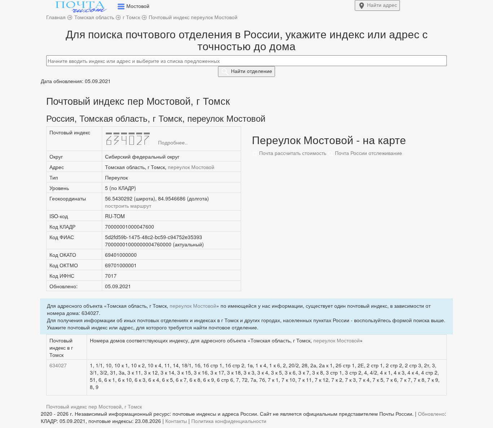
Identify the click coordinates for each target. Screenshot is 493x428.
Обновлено (431, 413)
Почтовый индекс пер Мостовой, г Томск (94, 406)
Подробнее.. (173, 142)
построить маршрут (128, 205)
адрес (382, 4)
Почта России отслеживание (367, 152)
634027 (58, 365)
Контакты (176, 420)
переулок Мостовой (191, 166)
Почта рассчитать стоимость (292, 152)
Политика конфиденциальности (228, 420)
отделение (251, 70)
